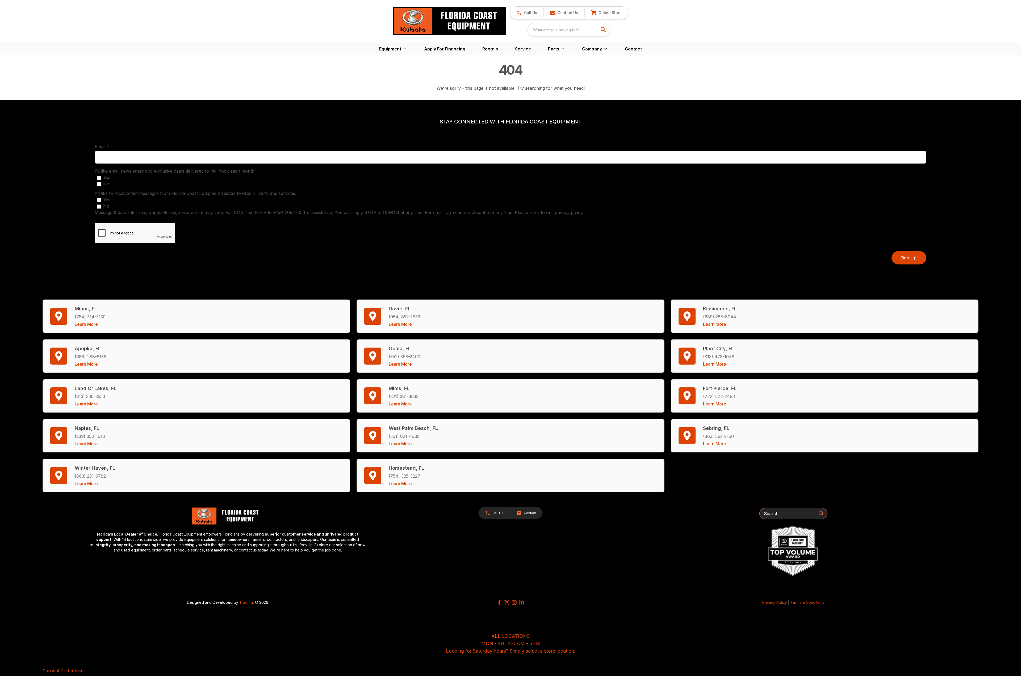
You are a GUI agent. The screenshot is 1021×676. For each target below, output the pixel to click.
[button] (526, 13)
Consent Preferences (64, 670)
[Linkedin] (521, 602)
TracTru (246, 602)
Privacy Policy (774, 602)
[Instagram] (514, 602)
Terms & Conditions (807, 602)
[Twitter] (506, 602)
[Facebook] (499, 602)
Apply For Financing (444, 49)
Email (110, 146)
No (106, 183)
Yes (106, 177)
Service (523, 49)
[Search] (821, 513)
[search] (603, 30)
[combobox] (569, 29)
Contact (633, 49)
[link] (606, 13)
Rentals (490, 49)
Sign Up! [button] (909, 257)
